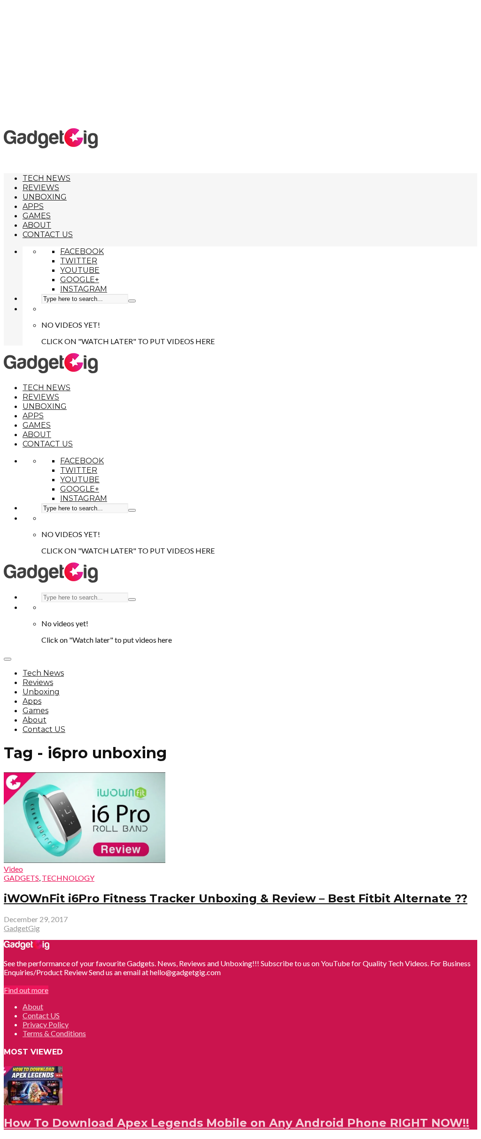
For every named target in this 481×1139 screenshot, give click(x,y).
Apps (33, 206)
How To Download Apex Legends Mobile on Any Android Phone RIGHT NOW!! (236, 1123)
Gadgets (21, 877)
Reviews (41, 187)
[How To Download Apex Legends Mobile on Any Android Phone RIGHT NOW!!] (33, 1102)
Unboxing (45, 196)
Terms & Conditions (54, 1033)
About (37, 225)
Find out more (26, 989)
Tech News (46, 178)
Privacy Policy (46, 1024)
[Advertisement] (240, 63)
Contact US (48, 234)
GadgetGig (22, 928)
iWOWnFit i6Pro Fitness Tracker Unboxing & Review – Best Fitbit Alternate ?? (235, 898)
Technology (68, 877)
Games (37, 215)
